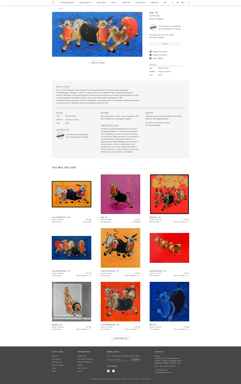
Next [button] (143, 34)
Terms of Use (145, 379)
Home (53, 8)
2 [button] (95, 60)
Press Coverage (57, 365)
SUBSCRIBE (135, 359)
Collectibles (101, 2)
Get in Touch (82, 368)
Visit (165, 2)
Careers (80, 365)
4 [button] (99, 60)
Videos (54, 368)
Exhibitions (126, 2)
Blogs (54, 371)
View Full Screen (98, 63)
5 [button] (100, 60)
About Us (55, 356)
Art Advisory (140, 2)
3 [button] (97, 60)
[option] (97, 34)
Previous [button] (51, 34)
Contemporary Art (67, 2)
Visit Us (80, 371)
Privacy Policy (134, 379)
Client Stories (57, 362)
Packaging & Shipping (85, 359)
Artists (114, 2)
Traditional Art (85, 2)
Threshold (154, 2)
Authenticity (81, 356)
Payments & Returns (84, 362)
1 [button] (93, 60)
